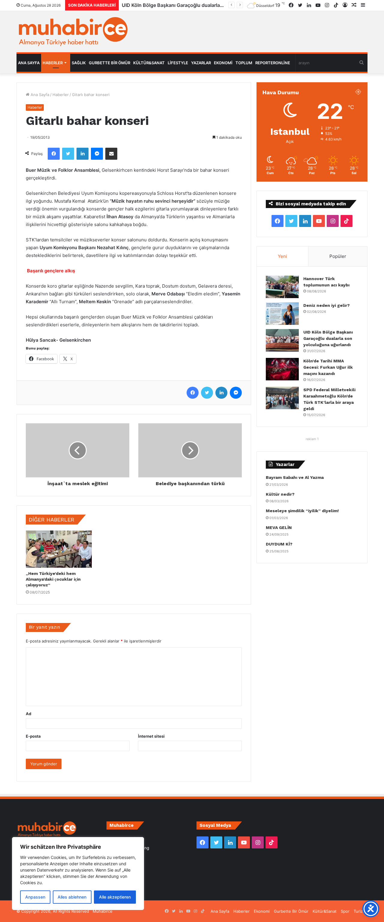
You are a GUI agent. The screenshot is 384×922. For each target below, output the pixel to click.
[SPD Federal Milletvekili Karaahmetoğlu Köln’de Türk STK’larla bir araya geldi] (282, 398)
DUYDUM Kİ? (279, 544)
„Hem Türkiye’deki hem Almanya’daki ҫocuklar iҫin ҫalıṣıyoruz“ (53, 579)
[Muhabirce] (72, 31)
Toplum (244, 62)
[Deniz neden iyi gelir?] (282, 313)
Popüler (337, 256)
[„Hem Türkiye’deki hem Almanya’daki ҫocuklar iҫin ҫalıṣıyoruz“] (59, 549)
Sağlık (79, 62)
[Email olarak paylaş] (111, 154)
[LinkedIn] (82, 154)
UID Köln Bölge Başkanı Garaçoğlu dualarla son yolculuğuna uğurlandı (328, 338)
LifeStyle (178, 62)
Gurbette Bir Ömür (109, 62)
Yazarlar (201, 62)
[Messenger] (97, 154)
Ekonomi (223, 62)
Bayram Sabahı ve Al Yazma (295, 477)
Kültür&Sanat (149, 62)
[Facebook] (54, 154)
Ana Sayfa (29, 62)
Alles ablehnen (72, 896)
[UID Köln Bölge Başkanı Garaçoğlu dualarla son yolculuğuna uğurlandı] (282, 340)
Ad (28, 713)
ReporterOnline (272, 62)
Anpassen (35, 896)
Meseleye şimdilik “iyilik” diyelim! (303, 510)
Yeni (282, 256)
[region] (78, 873)
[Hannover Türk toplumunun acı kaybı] (282, 287)
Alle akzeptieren (115, 896)
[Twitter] (68, 154)
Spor (345, 911)
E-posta (33, 736)
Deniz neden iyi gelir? (326, 305)
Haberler (53, 62)
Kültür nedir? (280, 494)
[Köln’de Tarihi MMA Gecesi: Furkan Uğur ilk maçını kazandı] (282, 369)
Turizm (360, 911)
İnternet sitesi (151, 736)
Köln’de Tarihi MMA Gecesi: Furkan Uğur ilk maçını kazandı (189, 5)
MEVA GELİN (279, 527)
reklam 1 (312, 439)
